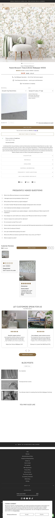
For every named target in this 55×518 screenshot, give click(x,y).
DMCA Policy (27, 478)
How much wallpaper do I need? (45, 122)
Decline (41, 514)
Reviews (27, 454)
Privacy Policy (16, 510)
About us (27, 485)
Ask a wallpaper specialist (27, 176)
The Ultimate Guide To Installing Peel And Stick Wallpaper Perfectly (35, 392)
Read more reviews (27, 354)
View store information (10, 142)
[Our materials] (9, 374)
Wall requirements (27, 467)
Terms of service (27, 472)
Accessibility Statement (27, 476)
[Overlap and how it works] (9, 385)
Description (27, 155)
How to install (27, 463)
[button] (51, 5)
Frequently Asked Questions (27, 172)
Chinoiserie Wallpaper (29, 66)
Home (22, 66)
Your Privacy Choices (27, 474)
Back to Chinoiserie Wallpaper (28, 444)
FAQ (27, 451)
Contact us (27, 460)
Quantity (4, 122)
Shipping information (27, 168)
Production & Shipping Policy (27, 458)
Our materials (22, 371)
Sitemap (27, 481)
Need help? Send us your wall (27, 134)
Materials (27, 159)
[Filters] (48, 248)
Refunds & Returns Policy (27, 456)
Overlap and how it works (25, 381)
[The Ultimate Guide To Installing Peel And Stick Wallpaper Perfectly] (9, 395)
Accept (26, 514)
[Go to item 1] (5, 254)
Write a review (32, 247)
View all (27, 366)
